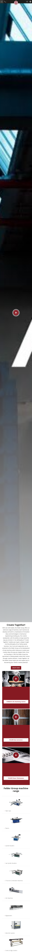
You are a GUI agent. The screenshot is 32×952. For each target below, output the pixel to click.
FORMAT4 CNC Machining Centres (16, 701)
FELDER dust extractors (16, 740)
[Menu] (1, 1)
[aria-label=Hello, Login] (27, 1)
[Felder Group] (16, 3)
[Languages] (30, 1)
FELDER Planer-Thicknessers (16, 778)
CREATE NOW (16, 668)
